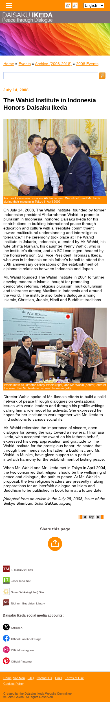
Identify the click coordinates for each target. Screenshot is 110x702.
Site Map (19, 678)
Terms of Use (74, 678)
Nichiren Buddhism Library (28, 603)
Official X (17, 627)
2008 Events (87, 63)
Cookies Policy (13, 683)
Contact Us (44, 678)
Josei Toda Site (21, 580)
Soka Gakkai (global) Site (27, 592)
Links (58, 678)
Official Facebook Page (26, 639)
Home (8, 63)
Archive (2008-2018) (53, 63)
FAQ (31, 678)
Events (25, 63)
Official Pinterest (21, 661)
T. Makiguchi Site (22, 569)
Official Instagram (22, 650)
